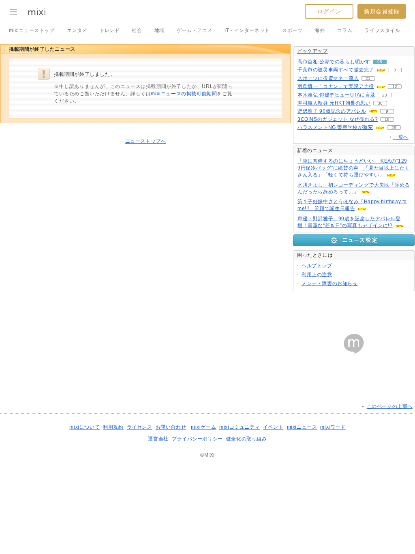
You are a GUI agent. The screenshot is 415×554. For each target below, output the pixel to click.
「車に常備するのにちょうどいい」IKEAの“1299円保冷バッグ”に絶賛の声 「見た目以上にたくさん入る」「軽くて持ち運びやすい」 (353, 168)
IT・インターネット (247, 30)
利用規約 (113, 427)
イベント (273, 427)
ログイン (329, 11)
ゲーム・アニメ (194, 30)
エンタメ (77, 30)
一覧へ (401, 137)
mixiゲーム (203, 427)
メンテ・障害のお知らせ (330, 283)
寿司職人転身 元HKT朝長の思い (334, 103)
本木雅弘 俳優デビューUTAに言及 (336, 95)
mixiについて (84, 427)
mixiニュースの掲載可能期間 (184, 94)
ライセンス (139, 427)
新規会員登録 (382, 11)
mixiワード (332, 427)
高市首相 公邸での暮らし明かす (333, 61)
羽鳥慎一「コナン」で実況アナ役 (335, 86)
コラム (345, 30)
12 (394, 86)
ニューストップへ (145, 141)
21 (368, 78)
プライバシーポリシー (197, 439)
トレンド (109, 30)
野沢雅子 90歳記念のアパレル (331, 111)
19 (387, 119)
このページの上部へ (390, 406)
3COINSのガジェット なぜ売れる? (337, 119)
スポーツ (292, 30)
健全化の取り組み (246, 439)
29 (393, 127)
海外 (319, 30)
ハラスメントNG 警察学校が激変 (335, 127)
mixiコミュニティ (239, 427)
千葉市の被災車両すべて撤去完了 (335, 70)
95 (379, 62)
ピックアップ (312, 51)
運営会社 (158, 439)
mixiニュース (302, 427)
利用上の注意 (317, 274)
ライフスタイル (382, 30)
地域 (159, 30)
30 (380, 103)
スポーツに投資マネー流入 (328, 78)
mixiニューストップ (32, 30)
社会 (137, 30)
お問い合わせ (171, 427)
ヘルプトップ (317, 265)
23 (384, 95)
